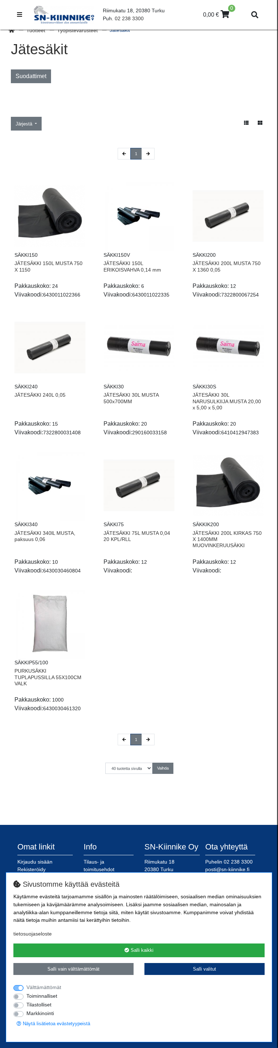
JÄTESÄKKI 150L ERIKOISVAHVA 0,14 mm (132, 266)
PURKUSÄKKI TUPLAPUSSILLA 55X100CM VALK (47, 677)
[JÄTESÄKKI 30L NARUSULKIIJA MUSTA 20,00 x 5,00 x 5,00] (228, 347)
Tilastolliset (38, 1004)
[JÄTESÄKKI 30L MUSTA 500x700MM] (139, 347)
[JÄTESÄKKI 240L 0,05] (49, 347)
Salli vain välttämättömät (73, 969)
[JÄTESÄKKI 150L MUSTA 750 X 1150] (49, 215)
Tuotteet (36, 30)
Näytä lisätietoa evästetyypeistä (55, 1023)
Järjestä (25, 124)
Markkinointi (40, 1013)
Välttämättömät (43, 987)
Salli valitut (204, 969)
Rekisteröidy (31, 869)
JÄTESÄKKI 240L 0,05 (40, 395)
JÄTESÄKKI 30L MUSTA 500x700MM (131, 398)
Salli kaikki (141, 950)
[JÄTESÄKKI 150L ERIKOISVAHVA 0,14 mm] (139, 215)
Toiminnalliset (41, 996)
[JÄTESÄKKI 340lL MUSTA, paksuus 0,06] (49, 485)
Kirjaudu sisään (34, 862)
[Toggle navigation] (19, 15)
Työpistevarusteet (78, 30)
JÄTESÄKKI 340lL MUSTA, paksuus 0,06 (44, 536)
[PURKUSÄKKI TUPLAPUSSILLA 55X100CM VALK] (49, 623)
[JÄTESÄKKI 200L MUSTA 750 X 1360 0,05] (228, 215)
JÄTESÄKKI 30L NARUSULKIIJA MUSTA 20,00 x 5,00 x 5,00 (227, 401)
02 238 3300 (129, 18)
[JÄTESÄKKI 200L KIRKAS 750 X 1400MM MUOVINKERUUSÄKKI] (228, 485)
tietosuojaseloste (32, 934)
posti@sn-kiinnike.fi (227, 869)
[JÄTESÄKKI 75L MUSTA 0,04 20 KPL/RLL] (139, 485)
